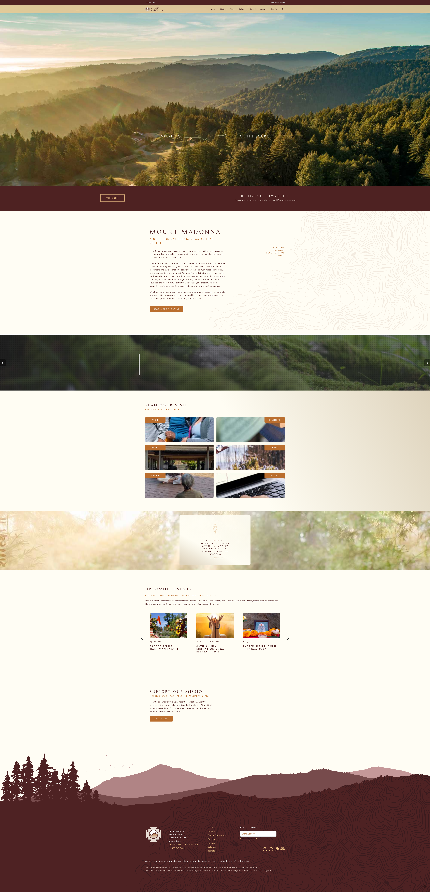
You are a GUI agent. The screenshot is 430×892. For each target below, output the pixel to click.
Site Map (245, 861)
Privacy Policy (219, 861)
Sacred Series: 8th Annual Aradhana (212, 647)
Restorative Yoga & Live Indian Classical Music (168, 649)
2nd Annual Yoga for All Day (261, 647)
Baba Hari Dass (194, 298)
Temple (211, 851)
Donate (211, 831)
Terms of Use (233, 861)
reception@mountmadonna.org (184, 844)
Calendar (212, 847)
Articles (211, 839)
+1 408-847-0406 (177, 848)
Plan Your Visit (157, 377)
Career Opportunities (217, 835)
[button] (283, 9)
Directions (212, 843)
